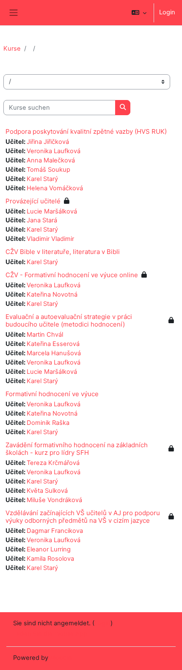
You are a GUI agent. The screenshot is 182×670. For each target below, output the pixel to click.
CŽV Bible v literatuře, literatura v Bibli (63, 252)
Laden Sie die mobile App (50, 634)
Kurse (12, 48)
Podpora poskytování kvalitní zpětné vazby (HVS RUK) (86, 131)
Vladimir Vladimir (50, 239)
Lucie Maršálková (52, 211)
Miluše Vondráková (54, 500)
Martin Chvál (45, 334)
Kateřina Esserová (53, 344)
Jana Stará (42, 220)
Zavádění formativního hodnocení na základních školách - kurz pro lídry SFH (77, 449)
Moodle (61, 658)
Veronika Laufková (53, 151)
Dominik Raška (48, 423)
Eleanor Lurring (49, 549)
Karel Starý (42, 179)
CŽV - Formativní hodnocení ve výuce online (72, 275)
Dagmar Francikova (55, 531)
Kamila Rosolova (50, 558)
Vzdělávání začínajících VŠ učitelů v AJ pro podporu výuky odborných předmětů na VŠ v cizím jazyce (83, 516)
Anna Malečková (51, 160)
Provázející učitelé (33, 201)
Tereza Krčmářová (53, 463)
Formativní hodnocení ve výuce (52, 394)
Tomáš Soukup (48, 169)
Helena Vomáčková (55, 188)
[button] (139, 12)
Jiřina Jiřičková (48, 142)
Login (167, 12)
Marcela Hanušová (54, 353)
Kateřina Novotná (52, 294)
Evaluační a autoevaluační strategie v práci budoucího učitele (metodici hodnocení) (69, 320)
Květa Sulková (47, 490)
